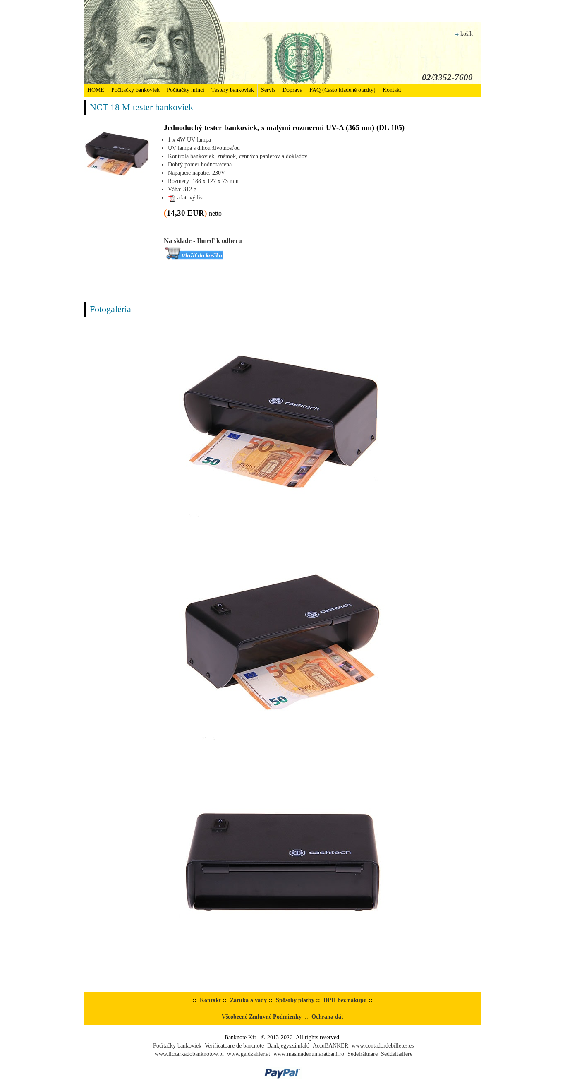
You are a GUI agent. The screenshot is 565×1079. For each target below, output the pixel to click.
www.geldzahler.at (248, 1054)
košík (466, 34)
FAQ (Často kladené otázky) (342, 90)
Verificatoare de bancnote (234, 1046)
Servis (268, 90)
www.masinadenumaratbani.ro (308, 1054)
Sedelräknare (362, 1054)
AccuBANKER (330, 1046)
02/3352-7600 (447, 77)
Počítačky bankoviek (135, 90)
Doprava (292, 90)
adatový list (189, 198)
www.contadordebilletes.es (383, 1046)
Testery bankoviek (232, 90)
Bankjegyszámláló (288, 1046)
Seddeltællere (396, 1054)
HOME (95, 90)
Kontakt (392, 90)
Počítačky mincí (185, 90)
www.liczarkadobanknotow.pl (189, 1054)
